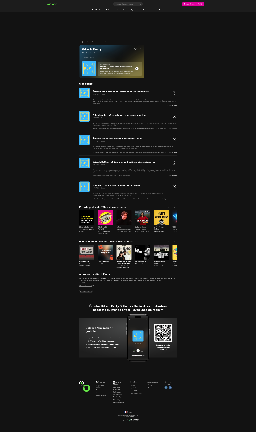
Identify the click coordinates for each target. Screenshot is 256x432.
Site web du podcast (85, 286)
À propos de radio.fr (100, 386)
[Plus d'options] (140, 49)
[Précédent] (168, 206)
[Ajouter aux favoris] (135, 48)
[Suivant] (174, 206)
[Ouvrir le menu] (207, 4)
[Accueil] (82, 42)
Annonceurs (100, 393)
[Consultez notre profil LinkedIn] (166, 388)
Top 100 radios (96, 10)
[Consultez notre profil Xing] (170, 388)
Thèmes (161, 10)
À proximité (134, 10)
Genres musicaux (148, 10)
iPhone (150, 385)
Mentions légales (118, 397)
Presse (98, 390)
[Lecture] (136, 68)
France (129, 412)
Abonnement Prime (136, 393)
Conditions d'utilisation (116, 388)
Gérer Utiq (116, 400)
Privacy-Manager (118, 402)
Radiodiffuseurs (101, 395)
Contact (132, 385)
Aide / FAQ (133, 391)
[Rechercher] (140, 4)
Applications (134, 388)
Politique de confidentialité (117, 393)
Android (150, 391)
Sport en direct (121, 10)
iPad (149, 388)
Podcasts (109, 10)
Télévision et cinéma (88, 57)
